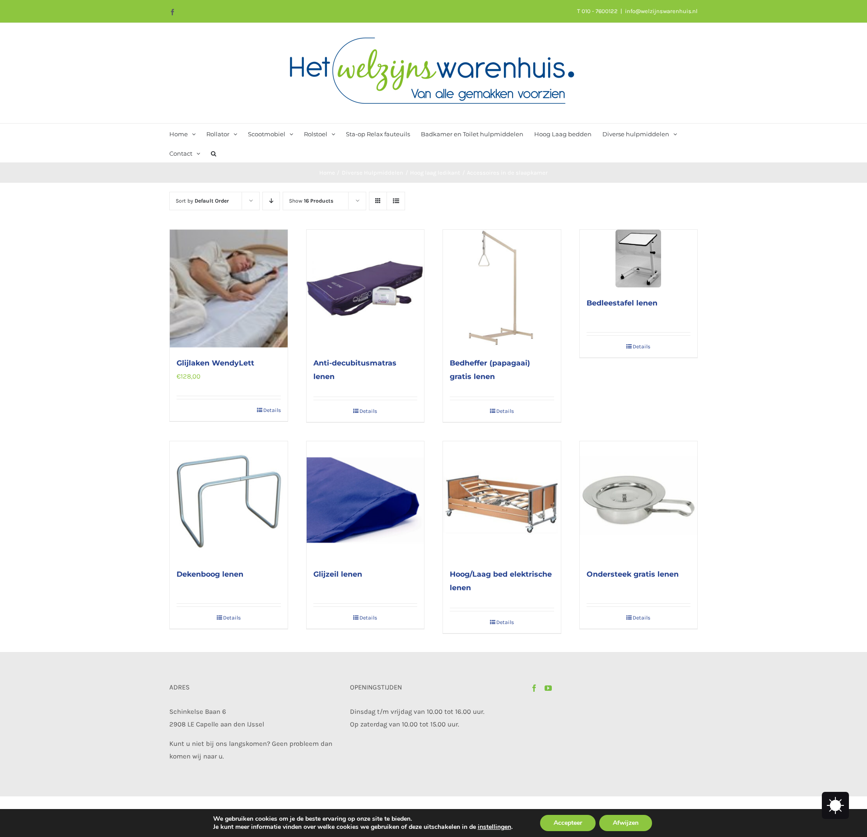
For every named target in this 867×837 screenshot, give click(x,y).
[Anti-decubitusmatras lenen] (365, 288)
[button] (213, 152)
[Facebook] (534, 688)
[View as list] (396, 201)
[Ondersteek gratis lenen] (639, 500)
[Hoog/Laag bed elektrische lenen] (502, 500)
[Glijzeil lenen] (365, 500)
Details (272, 410)
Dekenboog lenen (210, 574)
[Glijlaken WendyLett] (229, 288)
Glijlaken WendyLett (215, 363)
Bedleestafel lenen (622, 303)
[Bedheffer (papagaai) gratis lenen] (502, 288)
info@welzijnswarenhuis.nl (661, 11)
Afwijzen (626, 823)
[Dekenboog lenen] (229, 500)
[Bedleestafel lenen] (639, 258)
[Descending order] (271, 201)
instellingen (494, 827)
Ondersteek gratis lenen (633, 574)
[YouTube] (548, 688)
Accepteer (568, 823)
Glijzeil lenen (337, 574)
